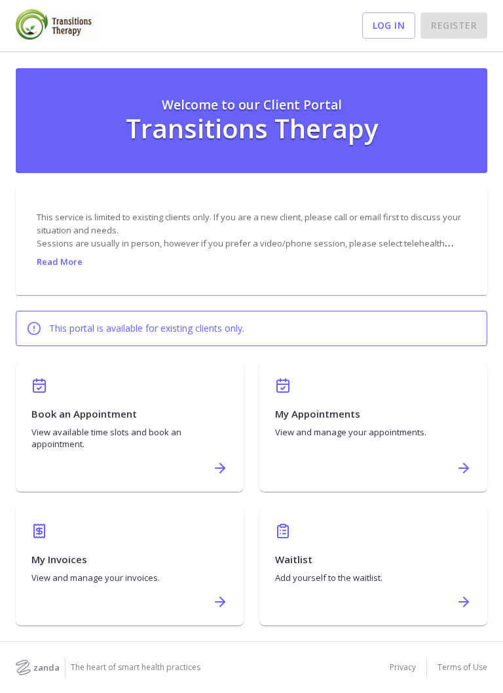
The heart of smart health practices (135, 667)
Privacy (403, 667)
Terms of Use (462, 667)
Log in (389, 25)
